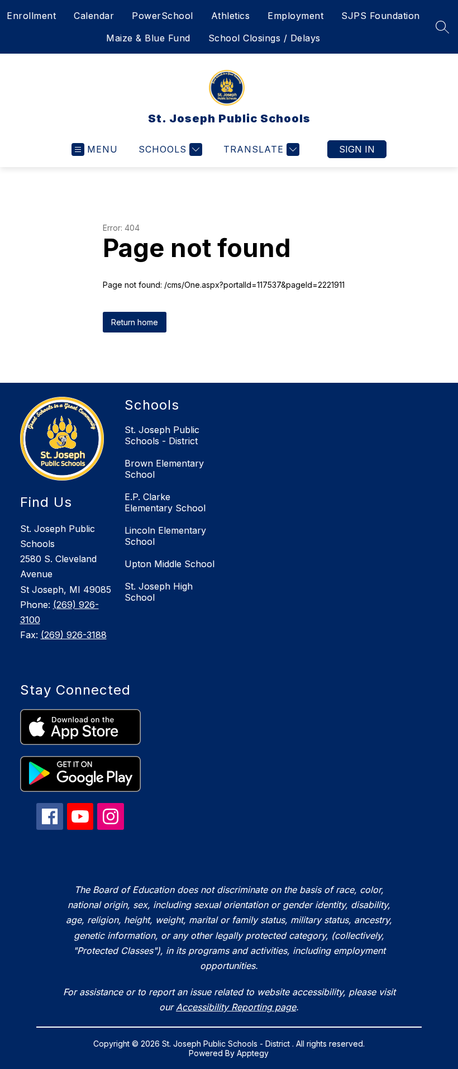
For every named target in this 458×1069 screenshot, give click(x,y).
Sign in (357, 149)
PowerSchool (162, 15)
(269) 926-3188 (74, 634)
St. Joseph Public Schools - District (162, 435)
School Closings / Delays (264, 38)
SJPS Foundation (380, 15)
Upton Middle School (169, 563)
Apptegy (253, 1053)
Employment (295, 15)
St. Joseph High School (159, 592)
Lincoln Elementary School (165, 536)
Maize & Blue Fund (148, 38)
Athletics (230, 15)
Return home (134, 322)
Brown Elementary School (164, 469)
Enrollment (31, 15)
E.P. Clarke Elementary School (165, 502)
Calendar (94, 15)
